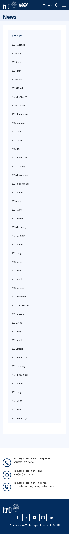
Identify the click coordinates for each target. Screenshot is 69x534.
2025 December (20, 114)
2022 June (17, 322)
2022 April (17, 340)
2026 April (17, 79)
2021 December (20, 374)
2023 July (16, 253)
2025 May (16, 149)
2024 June (17, 201)
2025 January (18, 166)
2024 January (18, 235)
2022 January (18, 366)
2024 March (18, 218)
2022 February (19, 357)
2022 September (20, 305)
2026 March (18, 88)
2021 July (16, 392)
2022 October (19, 296)
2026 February (19, 96)
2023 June (17, 261)
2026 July (16, 53)
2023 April (17, 279)
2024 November (20, 175)
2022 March (18, 348)
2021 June (17, 400)
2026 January (18, 105)
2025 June (17, 140)
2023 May (16, 270)
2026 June (17, 62)
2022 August (18, 314)
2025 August (18, 122)
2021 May (16, 409)
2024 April (17, 209)
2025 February (19, 157)
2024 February (19, 227)
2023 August (18, 244)
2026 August (18, 44)
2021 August (18, 383)
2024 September (20, 183)
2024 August (18, 192)
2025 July (16, 131)
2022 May (16, 331)
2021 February (19, 418)
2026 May (16, 70)
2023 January (18, 288)
